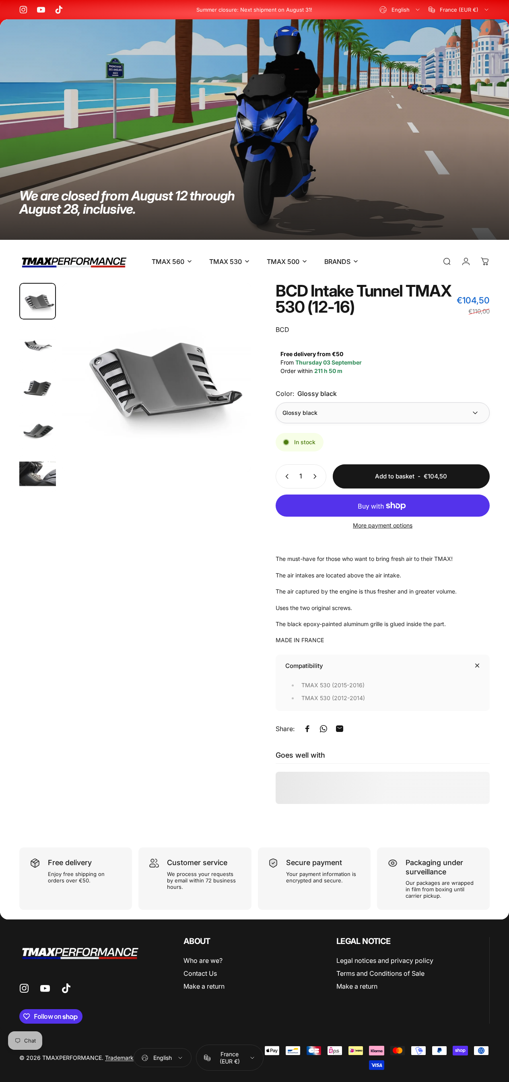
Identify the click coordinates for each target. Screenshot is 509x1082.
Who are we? (203, 960)
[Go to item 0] (37, 301)
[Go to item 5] (37, 473)
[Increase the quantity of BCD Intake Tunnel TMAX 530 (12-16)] (316, 476)
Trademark (119, 1057)
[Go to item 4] (37, 430)
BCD (282, 330)
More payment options (382, 525)
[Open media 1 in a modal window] (156, 377)
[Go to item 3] (37, 387)
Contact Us (200, 973)
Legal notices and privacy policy (384, 960)
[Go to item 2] (37, 344)
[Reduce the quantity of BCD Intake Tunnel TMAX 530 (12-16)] (285, 476)
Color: (306, 394)
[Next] (230, 390)
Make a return (204, 986)
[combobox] (400, 9)
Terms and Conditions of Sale (380, 973)
